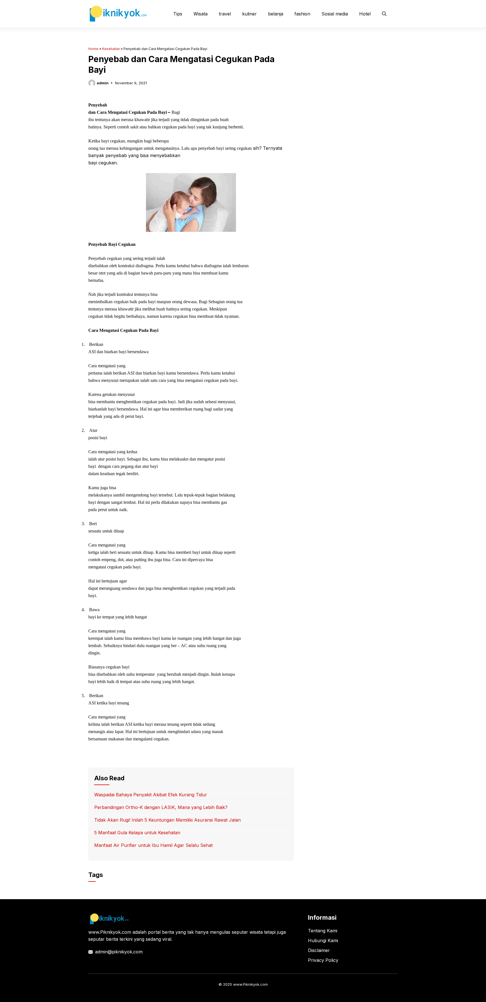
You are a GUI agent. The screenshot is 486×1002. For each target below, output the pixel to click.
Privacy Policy (323, 960)
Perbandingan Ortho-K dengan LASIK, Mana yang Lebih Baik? (161, 807)
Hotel (365, 14)
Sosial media (334, 14)
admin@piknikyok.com (119, 952)
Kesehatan (111, 49)
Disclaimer (319, 950)
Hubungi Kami (323, 940)
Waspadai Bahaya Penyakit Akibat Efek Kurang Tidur (150, 794)
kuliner (249, 14)
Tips (177, 14)
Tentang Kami (322, 930)
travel (225, 14)
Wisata (201, 14)
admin (103, 83)
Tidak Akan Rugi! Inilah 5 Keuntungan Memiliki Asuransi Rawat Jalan (167, 820)
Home (93, 49)
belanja (275, 14)
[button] (384, 14)
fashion (302, 14)
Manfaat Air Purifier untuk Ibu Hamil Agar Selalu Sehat (153, 845)
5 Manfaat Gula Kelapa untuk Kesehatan (137, 832)
